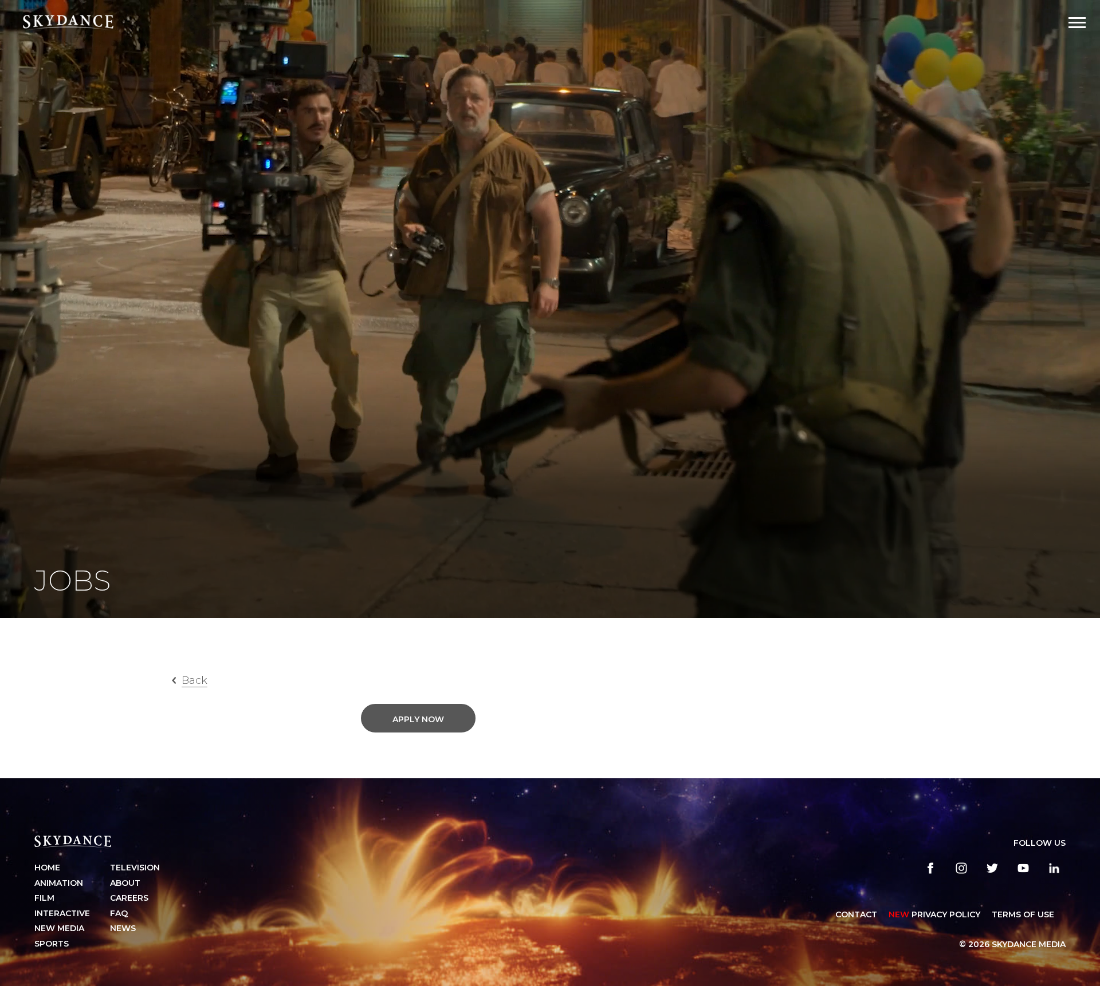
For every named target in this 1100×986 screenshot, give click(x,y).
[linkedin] (1054, 868)
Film (44, 898)
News (123, 928)
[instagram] (961, 868)
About (125, 883)
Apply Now (418, 719)
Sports (51, 944)
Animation (58, 883)
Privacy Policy (934, 914)
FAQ (119, 913)
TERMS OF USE (1023, 914)
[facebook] (930, 868)
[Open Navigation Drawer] (1077, 22)
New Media (59, 928)
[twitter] (992, 868)
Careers (129, 898)
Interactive (62, 913)
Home (47, 867)
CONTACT (856, 914)
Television (135, 867)
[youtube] (1023, 868)
